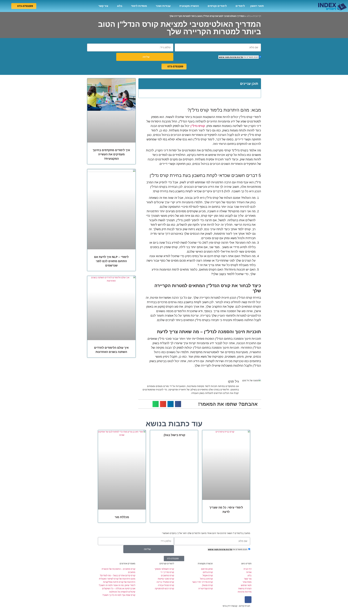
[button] (142, 83)
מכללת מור (122, 517)
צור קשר (103, 5)
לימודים (240, 5)
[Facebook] (248, 599)
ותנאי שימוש (224, 57)
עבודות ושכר (163, 5)
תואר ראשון (257, 5)
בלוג (119, 5)
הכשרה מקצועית (189, 5)
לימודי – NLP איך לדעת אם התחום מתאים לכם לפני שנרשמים (111, 261)
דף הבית (257, 16)
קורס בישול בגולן (174, 435)
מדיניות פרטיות (236, 57)
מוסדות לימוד (139, 5)
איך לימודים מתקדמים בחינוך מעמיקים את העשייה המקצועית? (111, 154)
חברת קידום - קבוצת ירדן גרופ (236, 606)
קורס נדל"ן (197, 126)
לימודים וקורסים (217, 5)
